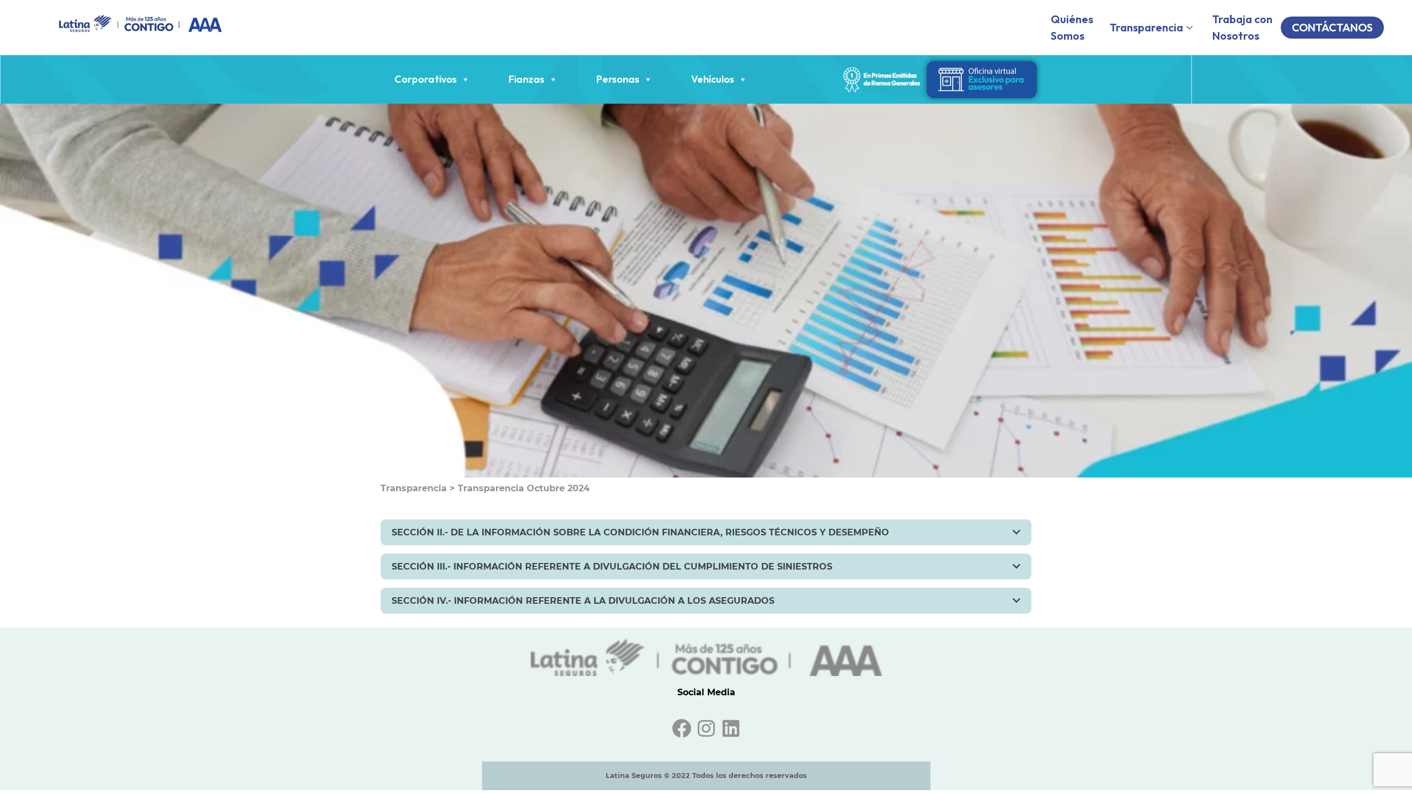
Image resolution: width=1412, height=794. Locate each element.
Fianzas (526, 79)
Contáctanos (1332, 27)
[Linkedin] (731, 728)
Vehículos (712, 79)
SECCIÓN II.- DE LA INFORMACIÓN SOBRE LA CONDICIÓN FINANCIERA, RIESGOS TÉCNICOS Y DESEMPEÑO (640, 532)
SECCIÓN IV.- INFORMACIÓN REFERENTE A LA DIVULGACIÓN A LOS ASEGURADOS (583, 601)
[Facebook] (681, 728)
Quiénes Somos (1072, 27)
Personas (617, 79)
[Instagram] (706, 728)
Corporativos (425, 79)
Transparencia (1146, 27)
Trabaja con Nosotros (1242, 27)
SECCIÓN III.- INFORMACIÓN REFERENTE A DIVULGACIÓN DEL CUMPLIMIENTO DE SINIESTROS (612, 566)
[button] (706, 532)
